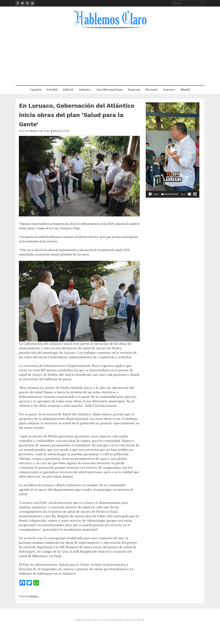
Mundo (185, 89)
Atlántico (85, 89)
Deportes (169, 89)
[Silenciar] (189, 194)
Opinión (35, 89)
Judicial (68, 89)
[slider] (169, 194)
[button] (172, 150)
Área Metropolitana (109, 89)
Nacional (151, 89)
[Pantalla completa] (195, 194)
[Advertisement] (110, 59)
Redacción (61, 131)
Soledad (52, 89)
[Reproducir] (150, 194)
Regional (134, 89)
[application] (172, 150)
